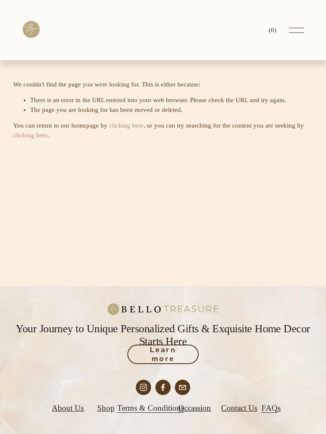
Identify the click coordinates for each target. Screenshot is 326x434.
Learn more (163, 354)
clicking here (126, 125)
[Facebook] (163, 387)
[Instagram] (143, 387)
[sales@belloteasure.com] (182, 387)
